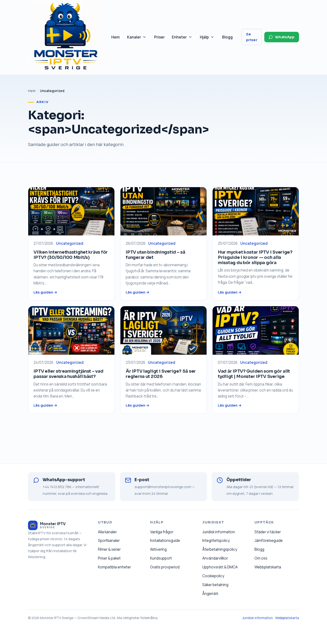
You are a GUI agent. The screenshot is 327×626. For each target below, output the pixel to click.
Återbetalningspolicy (219, 549)
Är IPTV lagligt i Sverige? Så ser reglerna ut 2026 (161, 373)
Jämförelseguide (268, 540)
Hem (115, 37)
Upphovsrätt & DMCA (220, 567)
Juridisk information (218, 531)
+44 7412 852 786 (57, 486)
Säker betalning (215, 584)
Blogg (227, 37)
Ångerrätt (210, 593)
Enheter (184, 38)
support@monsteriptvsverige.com (163, 486)
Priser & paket (109, 558)
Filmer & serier (109, 549)
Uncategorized (69, 243)
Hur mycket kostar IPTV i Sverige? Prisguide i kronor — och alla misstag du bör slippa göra (255, 257)
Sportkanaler (109, 540)
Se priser (252, 37)
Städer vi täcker (267, 531)
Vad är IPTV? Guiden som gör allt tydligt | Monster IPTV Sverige (254, 373)
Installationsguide (165, 540)
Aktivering (158, 549)
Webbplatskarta (267, 567)
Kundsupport (161, 558)
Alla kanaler (107, 531)
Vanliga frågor (161, 531)
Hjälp (209, 38)
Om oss (260, 558)
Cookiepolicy (213, 575)
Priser (159, 37)
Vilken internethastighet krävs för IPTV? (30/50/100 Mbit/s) (71, 254)
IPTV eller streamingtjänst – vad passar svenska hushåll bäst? (68, 373)
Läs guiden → (45, 292)
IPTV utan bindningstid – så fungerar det (155, 254)
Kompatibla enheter (114, 567)
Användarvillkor (215, 558)
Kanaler (138, 38)
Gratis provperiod (165, 567)
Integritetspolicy (216, 540)
